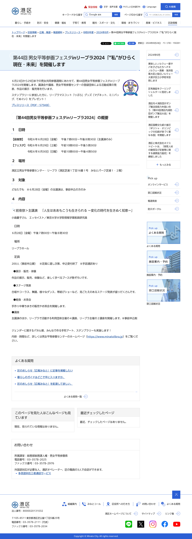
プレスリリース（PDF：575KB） (31, 105)
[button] (90, 6)
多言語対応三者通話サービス (34, 473)
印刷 (132, 43)
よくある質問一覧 (73, 396)
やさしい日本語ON (131, 7)
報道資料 (57, 32)
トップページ (18, 32)
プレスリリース (72, 32)
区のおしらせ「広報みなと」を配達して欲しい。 (45, 384)
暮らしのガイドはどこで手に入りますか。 (41, 377)
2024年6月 (102, 32)
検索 (176, 15)
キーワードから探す (86, 14)
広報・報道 (45, 32)
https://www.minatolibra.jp (105, 336)
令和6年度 (88, 32)
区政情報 (32, 32)
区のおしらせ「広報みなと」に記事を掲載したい (45, 370)
